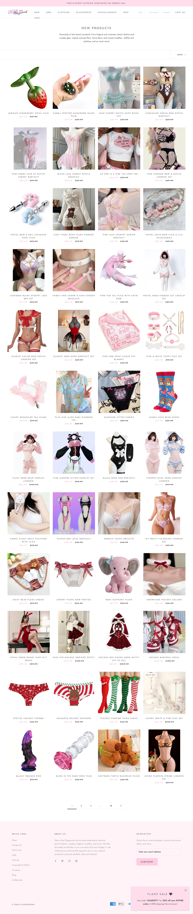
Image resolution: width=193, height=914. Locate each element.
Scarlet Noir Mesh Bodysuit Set (73, 356)
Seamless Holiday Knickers (74, 718)
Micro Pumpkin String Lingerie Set (164, 777)
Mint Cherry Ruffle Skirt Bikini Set (119, 115)
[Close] (185, 890)
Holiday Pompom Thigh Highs (119, 718)
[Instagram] (69, 860)
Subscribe (147, 861)
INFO (126, 12)
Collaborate (17, 879)
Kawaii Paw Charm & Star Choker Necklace (74, 297)
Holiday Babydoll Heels (164, 657)
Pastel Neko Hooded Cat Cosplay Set (164, 297)
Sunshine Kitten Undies (119, 417)
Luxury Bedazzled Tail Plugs (29, 417)
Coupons (16, 869)
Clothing (64, 12)
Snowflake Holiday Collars (164, 599)
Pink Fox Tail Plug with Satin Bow (119, 297)
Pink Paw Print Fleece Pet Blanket (119, 358)
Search (167, 12)
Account (154, 12)
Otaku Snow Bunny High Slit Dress (28, 659)
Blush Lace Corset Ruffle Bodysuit (74, 175)
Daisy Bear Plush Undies (28, 599)
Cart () (180, 12)
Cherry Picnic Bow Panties (74, 599)
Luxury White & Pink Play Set (164, 718)
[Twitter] (62, 860)
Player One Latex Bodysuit (74, 538)
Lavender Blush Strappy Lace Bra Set (28, 297)
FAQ (14, 855)
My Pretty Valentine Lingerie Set (164, 540)
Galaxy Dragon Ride (28, 776)
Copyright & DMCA (21, 865)
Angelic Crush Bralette (119, 538)
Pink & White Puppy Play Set (164, 356)
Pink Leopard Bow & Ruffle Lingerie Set (164, 175)
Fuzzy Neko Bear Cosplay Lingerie (29, 479)
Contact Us (17, 845)
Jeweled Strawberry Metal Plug (28, 113)
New (37, 12)
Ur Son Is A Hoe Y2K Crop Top (119, 174)
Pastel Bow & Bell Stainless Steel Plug (29, 236)
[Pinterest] (76, 860)
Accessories (84, 12)
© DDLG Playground (23, 904)
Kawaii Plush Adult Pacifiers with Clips (28, 540)
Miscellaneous (107, 12)
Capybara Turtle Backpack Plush (119, 776)
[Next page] (121, 805)
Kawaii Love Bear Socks (164, 417)
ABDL (49, 12)
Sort (180, 54)
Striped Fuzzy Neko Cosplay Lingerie (164, 479)
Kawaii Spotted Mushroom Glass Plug (74, 115)
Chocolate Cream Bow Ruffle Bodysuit (164, 115)
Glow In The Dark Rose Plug (74, 776)
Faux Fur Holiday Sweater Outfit (74, 657)
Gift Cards (16, 850)
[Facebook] (55, 860)
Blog (14, 874)
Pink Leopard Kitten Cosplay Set (74, 478)
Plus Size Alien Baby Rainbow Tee (74, 419)
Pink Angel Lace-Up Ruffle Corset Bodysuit (28, 175)
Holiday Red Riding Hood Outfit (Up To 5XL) (119, 659)
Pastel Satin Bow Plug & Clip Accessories (164, 236)
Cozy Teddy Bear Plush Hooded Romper (74, 236)
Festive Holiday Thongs (28, 718)
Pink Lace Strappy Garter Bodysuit (119, 236)
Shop (14, 840)
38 (111, 805)
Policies (15, 860)
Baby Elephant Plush (119, 599)
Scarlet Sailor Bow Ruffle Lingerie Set (29, 358)
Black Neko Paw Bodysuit (119, 478)
